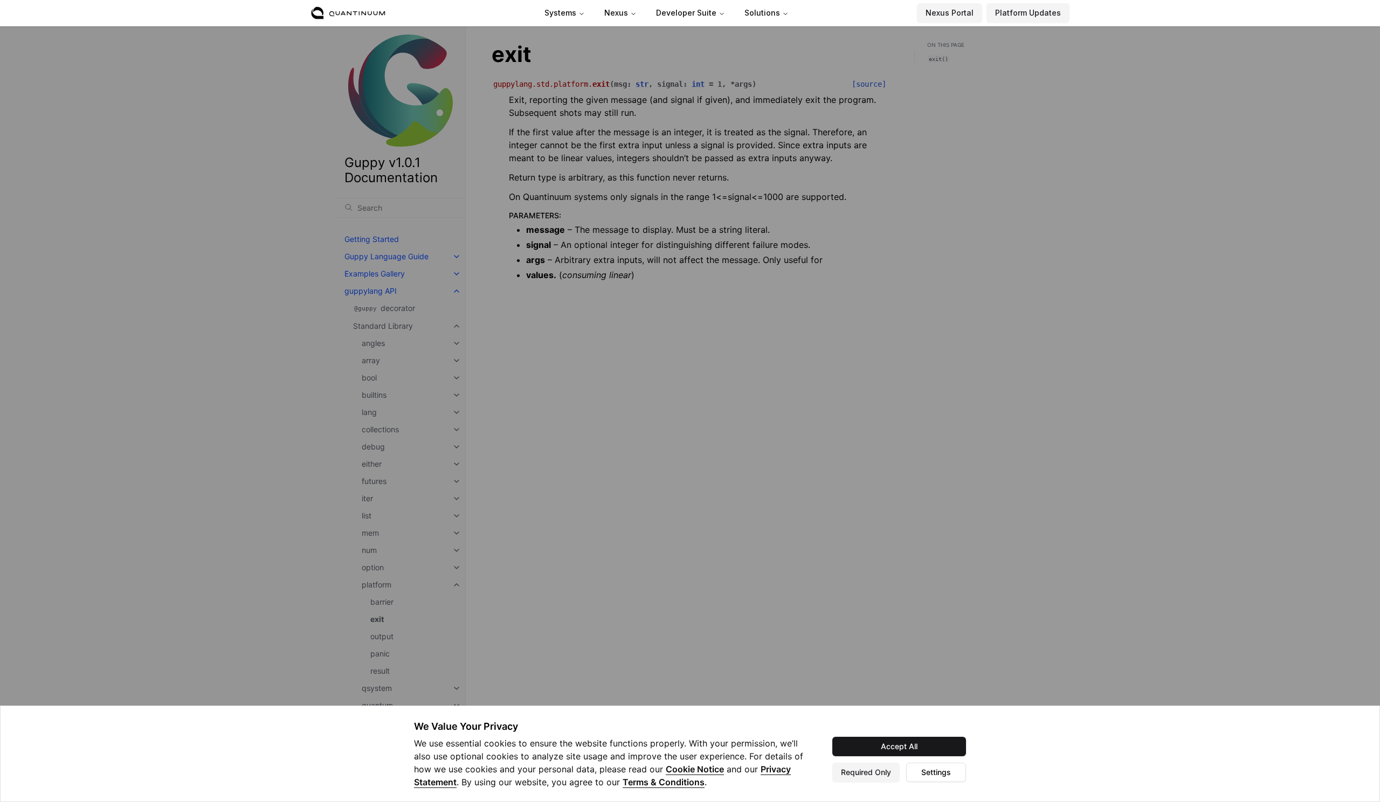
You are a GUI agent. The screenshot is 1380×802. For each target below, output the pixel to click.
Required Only (866, 772)
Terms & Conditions (664, 782)
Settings (936, 772)
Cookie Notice (695, 769)
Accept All (899, 746)
